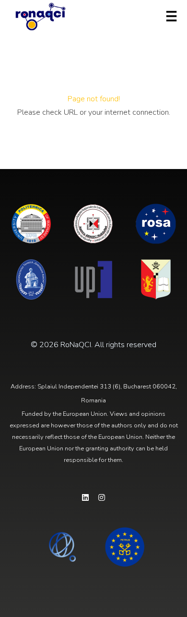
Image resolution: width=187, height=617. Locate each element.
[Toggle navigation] (171, 16)
